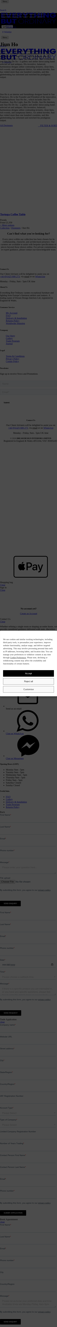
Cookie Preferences (18, 658)
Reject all (28, 681)
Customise (28, 689)
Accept (28, 673)
